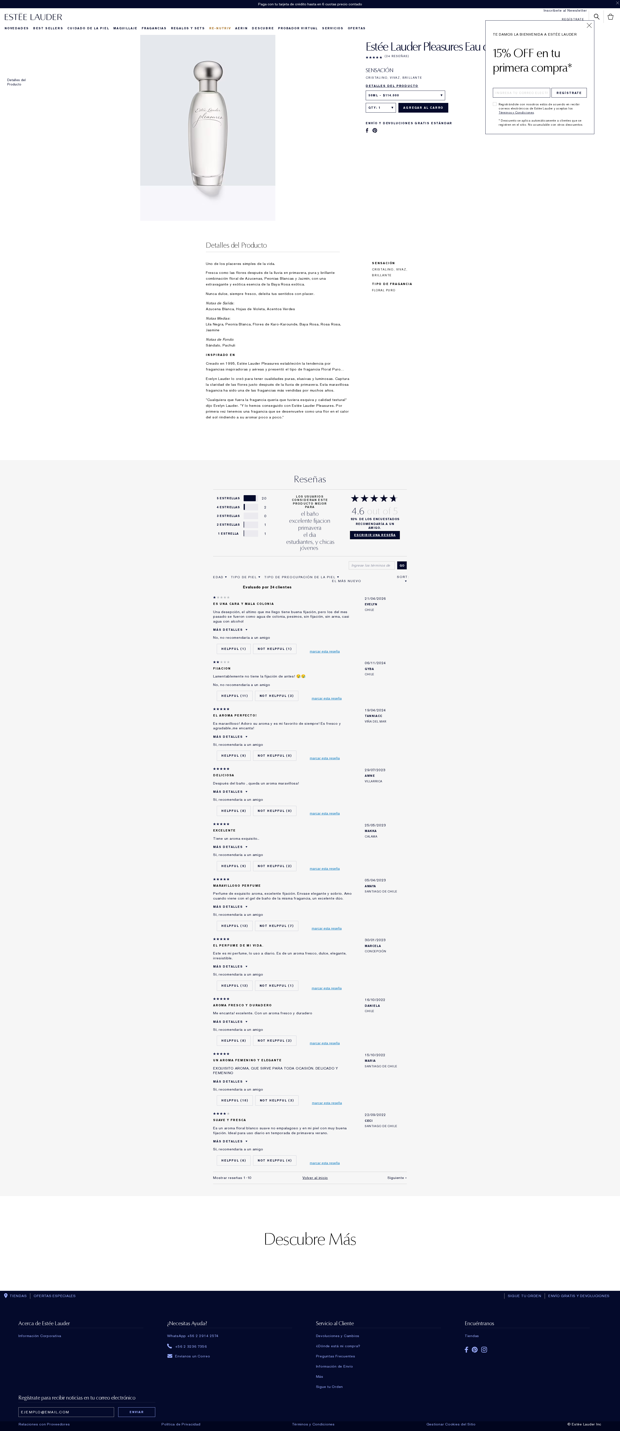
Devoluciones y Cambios (338, 1335)
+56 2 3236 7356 (191, 1346)
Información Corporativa (39, 1335)
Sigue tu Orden (329, 1386)
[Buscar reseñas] (402, 565)
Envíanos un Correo (192, 1356)
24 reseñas (397, 56)
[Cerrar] (589, 25)
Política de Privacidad (181, 1424)
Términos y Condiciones (516, 113)
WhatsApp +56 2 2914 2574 (193, 1335)
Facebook (466, 1350)
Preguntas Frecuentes (335, 1356)
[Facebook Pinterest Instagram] (527, 1348)
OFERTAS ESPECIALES (55, 1295)
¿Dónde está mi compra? (338, 1346)
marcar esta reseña (325, 651)
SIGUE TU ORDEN (524, 1295)
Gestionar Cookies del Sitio (451, 1424)
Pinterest (475, 1350)
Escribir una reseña (374, 535)
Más (319, 1376)
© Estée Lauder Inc (584, 1424)
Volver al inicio (315, 1178)
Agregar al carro (423, 108)
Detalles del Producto (16, 82)
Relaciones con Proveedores (44, 1424)
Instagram (484, 1350)
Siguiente (397, 1177)
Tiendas (472, 1335)
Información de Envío (334, 1366)
